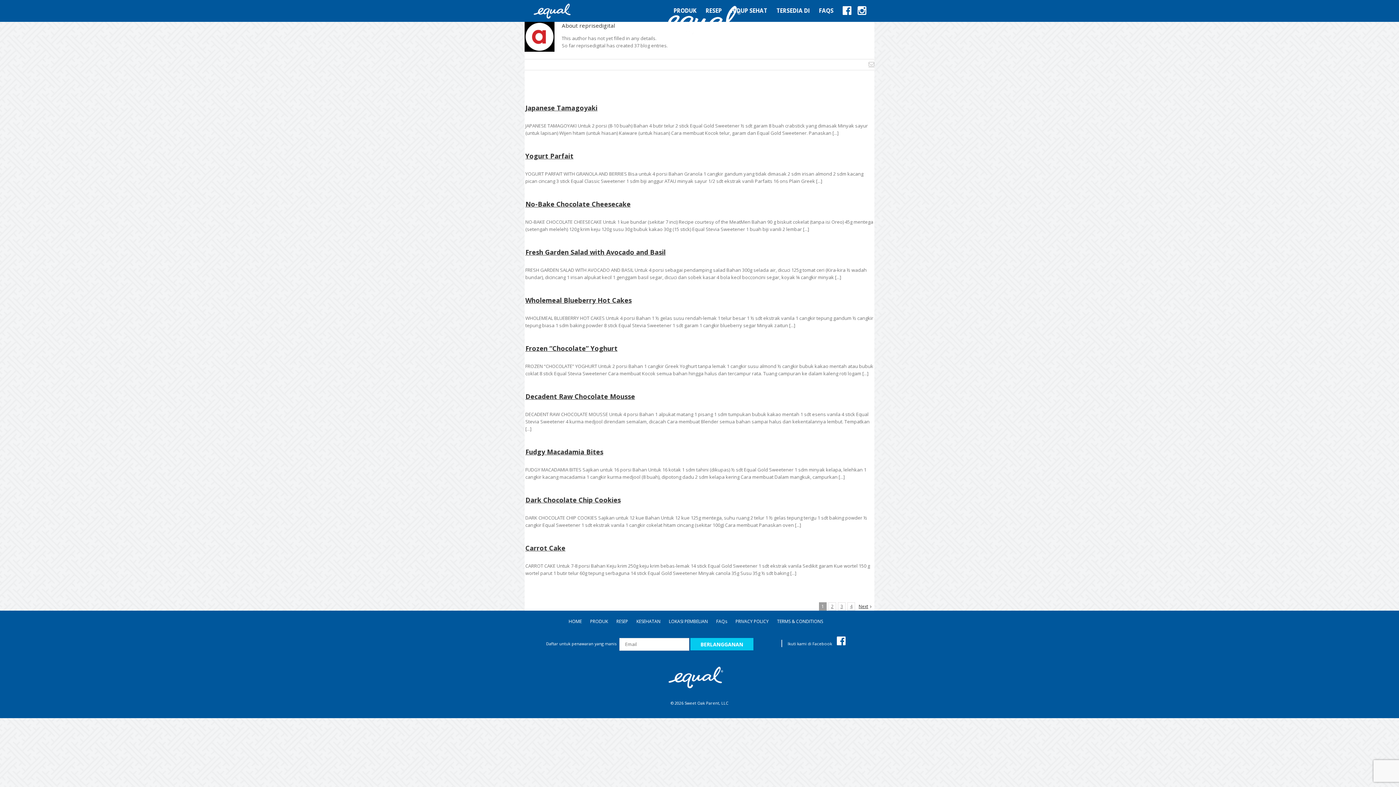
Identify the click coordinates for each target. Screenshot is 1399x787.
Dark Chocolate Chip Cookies (573, 500)
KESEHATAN (648, 621)
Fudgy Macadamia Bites (564, 451)
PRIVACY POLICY (752, 621)
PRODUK (599, 621)
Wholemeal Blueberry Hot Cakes (578, 300)
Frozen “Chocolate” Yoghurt (571, 348)
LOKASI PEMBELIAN (688, 621)
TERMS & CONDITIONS (800, 621)
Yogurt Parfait (549, 156)
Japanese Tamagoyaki (561, 107)
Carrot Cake (545, 548)
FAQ (721, 621)
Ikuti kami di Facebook (810, 643)
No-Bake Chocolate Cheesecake (578, 204)
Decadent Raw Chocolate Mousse (580, 396)
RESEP (622, 621)
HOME (575, 621)
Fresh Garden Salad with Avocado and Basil (595, 252)
